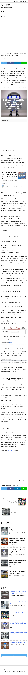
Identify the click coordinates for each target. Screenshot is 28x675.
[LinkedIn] (17, 63)
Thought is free (22, 671)
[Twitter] (4, 63)
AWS (9, 16)
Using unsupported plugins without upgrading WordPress (18, 592)
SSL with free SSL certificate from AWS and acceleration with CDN (18, 622)
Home (3, 16)
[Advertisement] (14, 33)
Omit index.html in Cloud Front (17, 642)
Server (24, 480)
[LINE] (24, 63)
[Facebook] (10, 63)
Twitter (10, 450)
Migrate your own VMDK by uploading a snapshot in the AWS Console (17, 540)
